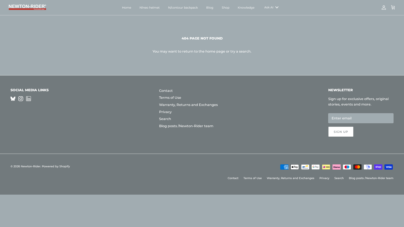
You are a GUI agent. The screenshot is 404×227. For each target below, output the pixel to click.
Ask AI (268, 7)
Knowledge (246, 7)
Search (165, 119)
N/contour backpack (183, 7)
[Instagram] (20, 98)
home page (215, 51)
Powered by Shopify (56, 166)
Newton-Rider (30, 166)
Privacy (165, 112)
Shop (225, 7)
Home (126, 7)
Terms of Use (170, 98)
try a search (240, 51)
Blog (209, 7)
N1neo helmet (150, 7)
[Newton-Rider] (27, 7)
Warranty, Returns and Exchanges (188, 105)
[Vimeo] (13, 98)
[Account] (383, 7)
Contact (166, 91)
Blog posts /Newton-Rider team (186, 126)
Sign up (341, 132)
